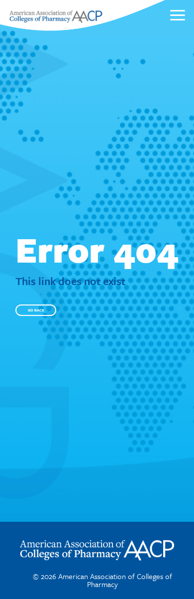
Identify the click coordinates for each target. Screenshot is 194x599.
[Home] (55, 19)
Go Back (36, 310)
